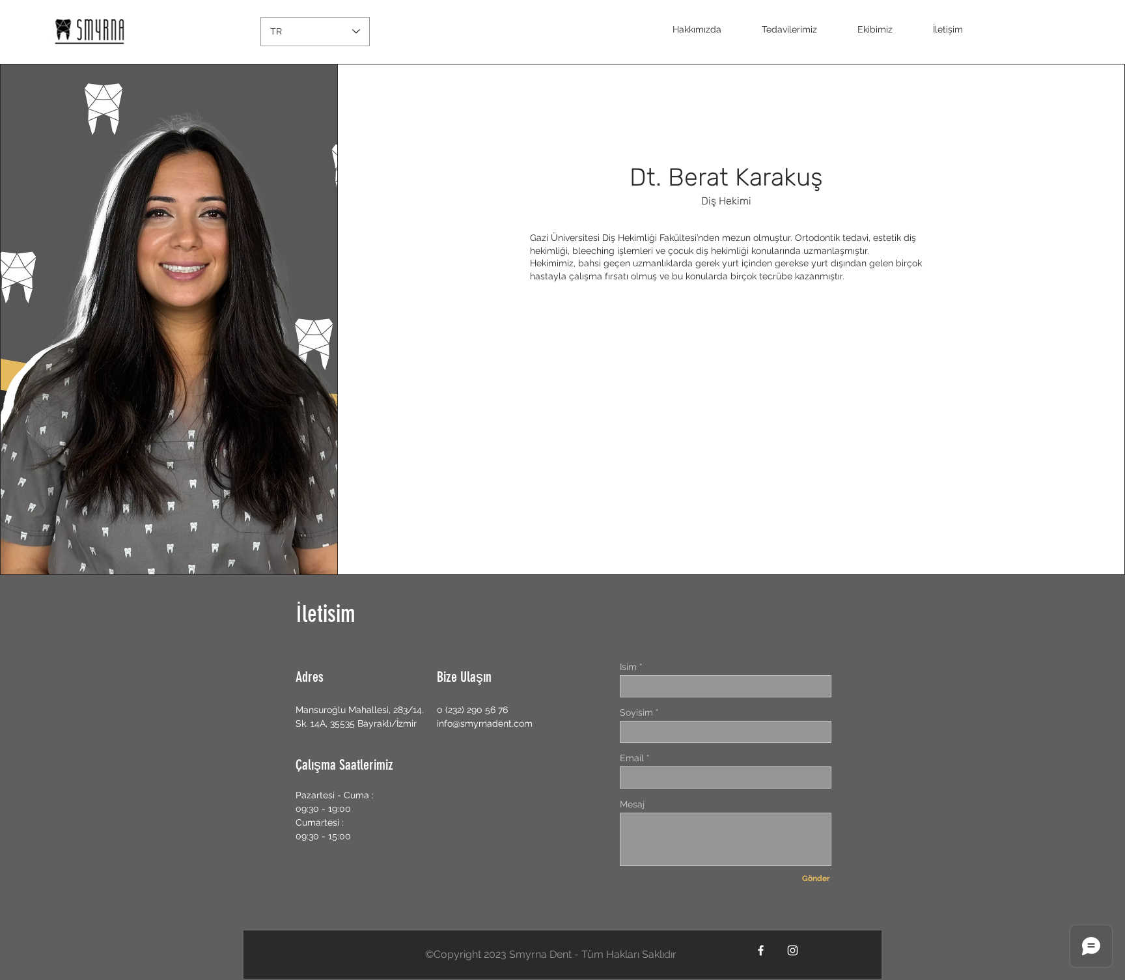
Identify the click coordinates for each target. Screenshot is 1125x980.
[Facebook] (761, 950)
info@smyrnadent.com (485, 723)
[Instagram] (792, 950)
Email (632, 758)
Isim (628, 666)
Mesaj (632, 804)
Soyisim (636, 712)
